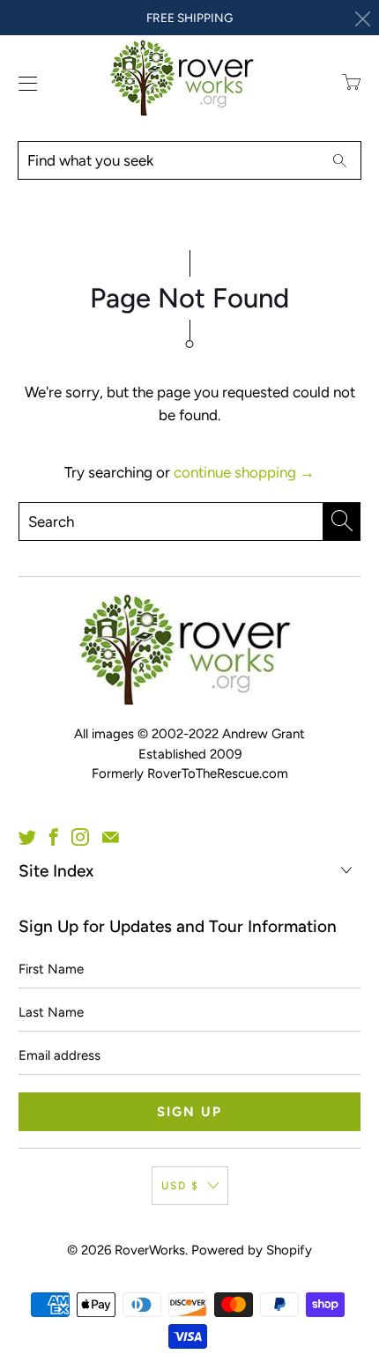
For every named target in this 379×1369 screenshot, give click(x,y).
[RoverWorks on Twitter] (27, 837)
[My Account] (23, 83)
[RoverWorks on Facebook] (53, 837)
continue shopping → (244, 472)
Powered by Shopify (251, 1250)
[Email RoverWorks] (110, 837)
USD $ (180, 1186)
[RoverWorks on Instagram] (80, 837)
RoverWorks (150, 1250)
